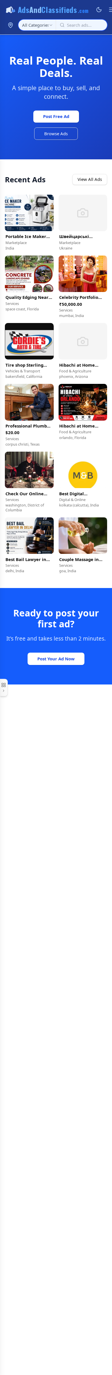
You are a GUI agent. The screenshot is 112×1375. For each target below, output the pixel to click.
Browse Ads (56, 133)
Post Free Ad (56, 116)
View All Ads (90, 179)
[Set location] (10, 25)
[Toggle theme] (99, 9)
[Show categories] (4, 688)
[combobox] (37, 25)
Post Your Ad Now (56, 659)
